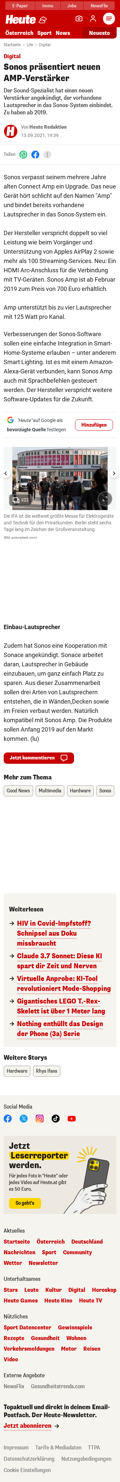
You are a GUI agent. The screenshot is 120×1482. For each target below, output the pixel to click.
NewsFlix (99, 6)
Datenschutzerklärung (29, 1458)
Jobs (71, 6)
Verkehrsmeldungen (29, 1349)
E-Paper (20, 6)
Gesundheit (45, 1338)
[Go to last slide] (6, 473)
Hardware (80, 791)
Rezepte (14, 1338)
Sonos (105, 791)
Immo (47, 6)
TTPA (94, 1447)
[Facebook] (35, 154)
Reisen (91, 1349)
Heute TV (90, 1300)
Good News (18, 791)
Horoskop (104, 1290)
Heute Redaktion (48, 127)
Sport (44, 33)
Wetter (13, 1263)
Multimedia (50, 791)
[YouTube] (72, 1118)
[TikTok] (56, 1118)
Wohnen (76, 1338)
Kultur (53, 1290)
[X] (24, 1118)
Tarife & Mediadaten (58, 1447)
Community (77, 1252)
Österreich (19, 33)
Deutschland (87, 1242)
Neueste (99, 33)
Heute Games (21, 1300)
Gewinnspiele (75, 1327)
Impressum (16, 1447)
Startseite (12, 45)
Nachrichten (19, 1252)
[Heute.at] (20, 19)
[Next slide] (114, 473)
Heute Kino (58, 1300)
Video (11, 1359)
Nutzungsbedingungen (86, 1458)
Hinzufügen (94, 425)
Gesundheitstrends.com (58, 1386)
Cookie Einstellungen (27, 1470)
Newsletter (43, 1263)
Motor (69, 1349)
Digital (45, 45)
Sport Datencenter (27, 1327)
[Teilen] (47, 154)
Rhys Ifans (46, 1071)
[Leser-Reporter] (79, 19)
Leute (31, 1290)
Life (30, 45)
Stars (11, 1290)
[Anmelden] (93, 19)
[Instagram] (40, 1118)
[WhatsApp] (23, 154)
